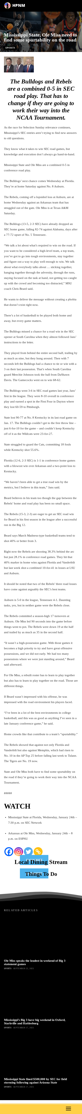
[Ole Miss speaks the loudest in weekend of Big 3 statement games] (41, 936)
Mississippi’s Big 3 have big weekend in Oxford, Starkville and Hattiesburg (34, 1021)
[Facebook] (8, 851)
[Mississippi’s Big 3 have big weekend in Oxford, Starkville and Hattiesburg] (41, 995)
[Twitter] (28, 851)
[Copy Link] (38, 851)
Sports (10, 48)
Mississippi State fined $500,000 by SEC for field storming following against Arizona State (35, 1080)
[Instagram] (18, 851)
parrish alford (35, 54)
